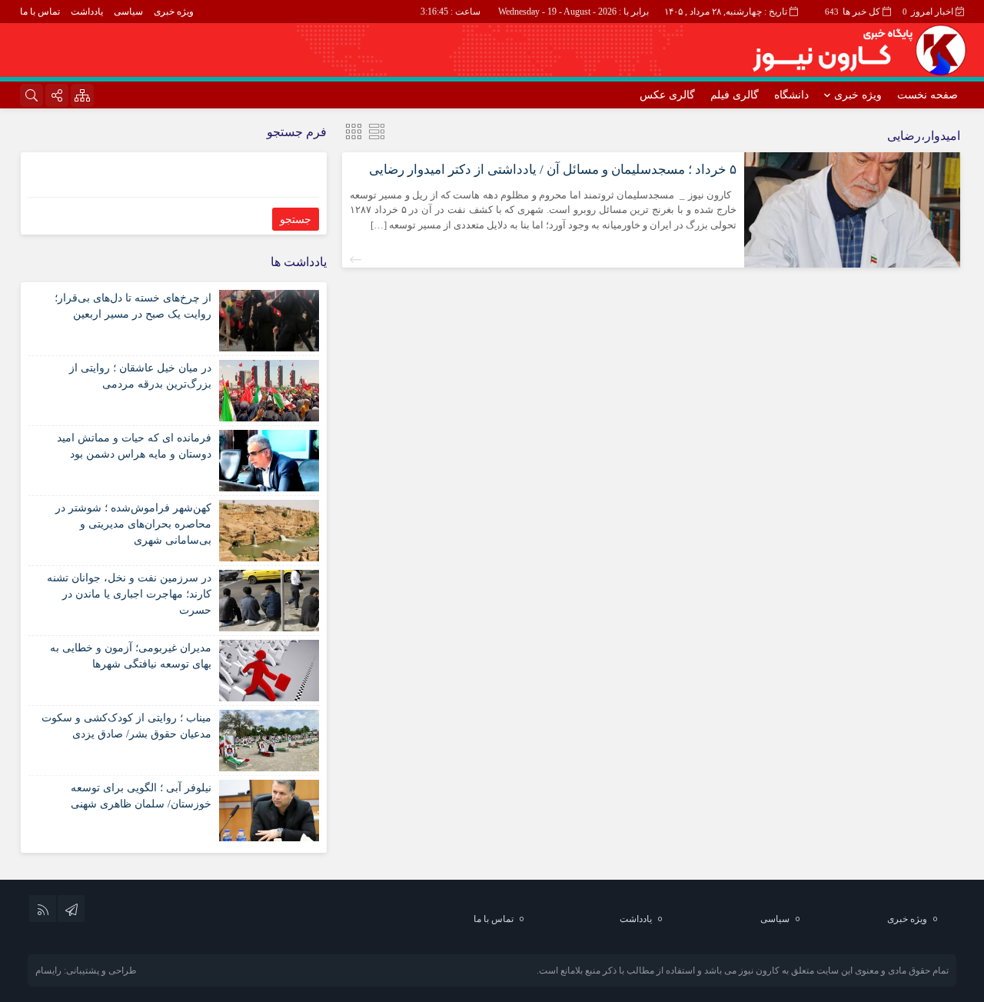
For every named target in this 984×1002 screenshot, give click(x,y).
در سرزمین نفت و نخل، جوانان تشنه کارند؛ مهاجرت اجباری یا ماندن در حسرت (129, 594)
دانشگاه (791, 95)
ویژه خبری (174, 11)
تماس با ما (40, 11)
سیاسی (128, 11)
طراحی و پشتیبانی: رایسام (86, 970)
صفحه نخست (927, 95)
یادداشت (87, 11)
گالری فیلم (734, 95)
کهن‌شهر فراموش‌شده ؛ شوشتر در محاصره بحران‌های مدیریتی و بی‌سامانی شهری (133, 524)
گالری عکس (667, 95)
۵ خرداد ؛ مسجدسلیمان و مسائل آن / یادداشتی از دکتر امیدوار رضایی (552, 169)
